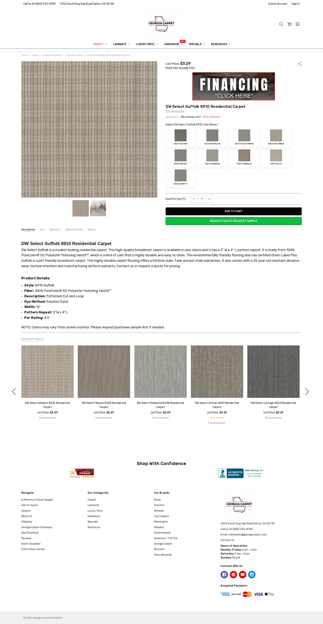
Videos (92, 229)
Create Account (277, 3)
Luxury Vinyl (145, 44)
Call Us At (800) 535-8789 (39, 3)
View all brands (163, 554)
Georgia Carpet (163, 543)
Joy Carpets (161, 516)
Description (28, 229)
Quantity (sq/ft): (176, 199)
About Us (26, 516)
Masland (159, 527)
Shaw (157, 499)
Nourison (159, 549)
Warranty (55, 229)
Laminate (120, 44)
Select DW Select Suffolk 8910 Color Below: (192, 124)
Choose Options (47, 389)
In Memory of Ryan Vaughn (37, 499)
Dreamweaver (162, 532)
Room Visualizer (31, 543)
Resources (219, 44)
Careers (26, 510)
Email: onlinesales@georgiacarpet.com (244, 534)
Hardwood (172, 44)
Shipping (26, 521)
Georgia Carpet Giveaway (36, 527)
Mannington (161, 521)
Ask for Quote (29, 505)
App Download (29, 532)
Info (42, 229)
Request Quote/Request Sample (233, 221)
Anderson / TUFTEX (166, 538)
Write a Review (211, 117)
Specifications (74, 229)
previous (14, 391)
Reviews (26, 538)
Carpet (98, 44)
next (307, 391)
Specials (195, 44)
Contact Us (227, 540)
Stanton (159, 505)
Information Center (33, 549)
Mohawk (159, 510)
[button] (234, 86)
